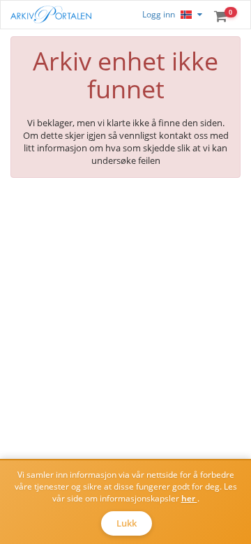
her (189, 498)
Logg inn (158, 14)
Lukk (126, 523)
